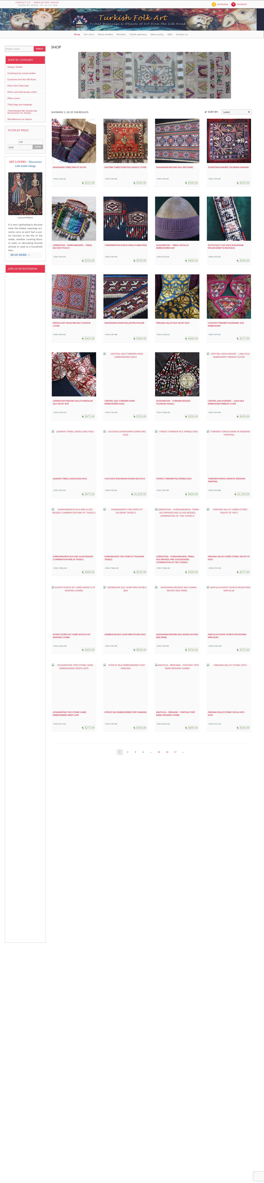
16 (167, 752)
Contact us (23, 3)
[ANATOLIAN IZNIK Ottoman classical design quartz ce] (34, 552)
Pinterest (242, 4)
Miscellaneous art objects (19, 119)
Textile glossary (138, 34)
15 (159, 752)
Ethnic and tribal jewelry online (22, 92)
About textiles (105, 34)
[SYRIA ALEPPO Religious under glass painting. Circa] (16, 751)
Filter (38, 147)
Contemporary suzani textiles (21, 73)
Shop (77, 34)
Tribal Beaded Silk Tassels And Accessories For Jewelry (22, 112)
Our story (89, 34)
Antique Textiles (15, 67)
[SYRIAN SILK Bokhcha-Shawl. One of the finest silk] (34, 708)
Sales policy (157, 34)
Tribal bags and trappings (19, 104)
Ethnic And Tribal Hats (18, 85)
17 (175, 752)
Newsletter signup (46, 3)
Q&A (169, 34)
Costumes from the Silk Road (21, 79)
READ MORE (21, 254)
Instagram (222, 4)
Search (39, 49)
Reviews (121, 34)
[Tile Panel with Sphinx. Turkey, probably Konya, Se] (34, 360)
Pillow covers (13, 98)
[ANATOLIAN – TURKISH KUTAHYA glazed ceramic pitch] (16, 397)
